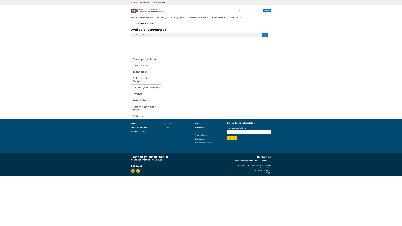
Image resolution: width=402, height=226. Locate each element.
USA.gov (268, 173)
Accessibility (199, 127)
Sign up (232, 138)
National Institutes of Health (261, 168)
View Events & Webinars (140, 131)
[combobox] (251, 10)
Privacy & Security (202, 135)
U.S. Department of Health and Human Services (254, 165)
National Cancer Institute (262, 170)
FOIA (196, 131)
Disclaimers (199, 139)
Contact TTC (168, 127)
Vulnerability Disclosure (204, 143)
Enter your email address (236, 128)
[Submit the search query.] (265, 35)
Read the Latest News (139, 127)
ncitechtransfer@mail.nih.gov (246, 161)
